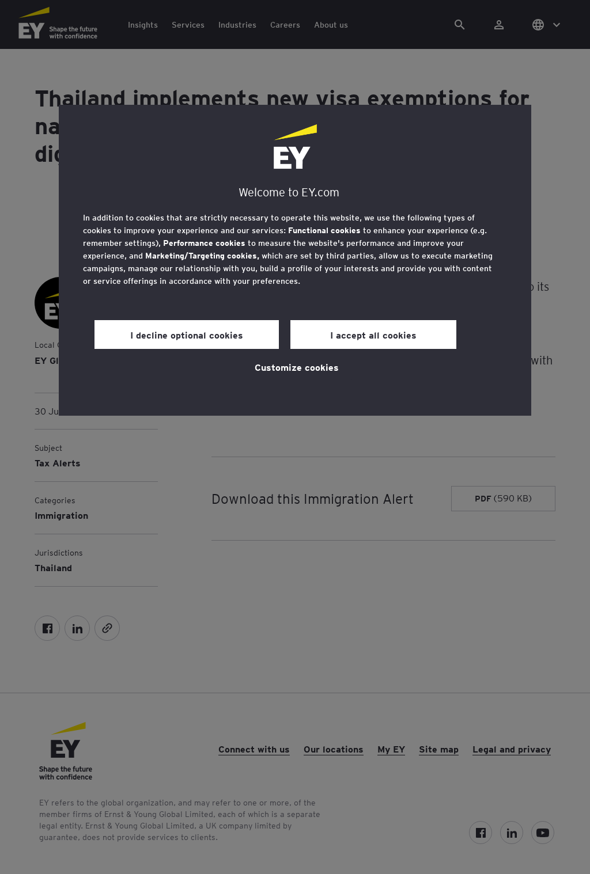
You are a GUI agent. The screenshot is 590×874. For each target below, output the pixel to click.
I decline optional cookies (186, 334)
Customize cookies (297, 366)
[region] (295, 260)
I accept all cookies (373, 334)
